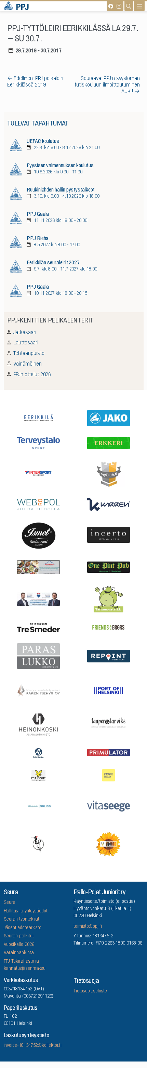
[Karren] (109, 504)
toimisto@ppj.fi (88, 926)
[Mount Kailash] (39, 566)
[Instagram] (119, 6)
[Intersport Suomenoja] (39, 472)
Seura (10, 902)
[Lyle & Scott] (39, 774)
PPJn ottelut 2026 (32, 375)
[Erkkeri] (109, 442)
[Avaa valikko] (139, 6)
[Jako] (109, 417)
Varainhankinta (19, 953)
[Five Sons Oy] (39, 535)
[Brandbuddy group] (109, 843)
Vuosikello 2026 (19, 944)
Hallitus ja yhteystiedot (26, 911)
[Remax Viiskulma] (39, 598)
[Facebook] (111, 6)
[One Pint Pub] (109, 566)
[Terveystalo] (39, 442)
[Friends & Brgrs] (109, 627)
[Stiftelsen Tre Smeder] (39, 627)
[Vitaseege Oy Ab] (109, 806)
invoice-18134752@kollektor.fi (33, 1045)
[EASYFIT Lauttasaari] (109, 774)
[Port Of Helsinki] (109, 689)
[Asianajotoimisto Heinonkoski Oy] (39, 724)
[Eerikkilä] (39, 417)
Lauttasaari (25, 343)
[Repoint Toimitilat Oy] (109, 655)
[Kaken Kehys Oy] (39, 689)
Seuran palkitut (19, 936)
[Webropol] (39, 504)
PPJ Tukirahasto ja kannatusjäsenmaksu (25, 965)
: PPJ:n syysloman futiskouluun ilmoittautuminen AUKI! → (107, 85)
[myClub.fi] (109, 473)
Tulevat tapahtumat (37, 123)
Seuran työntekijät (22, 919)
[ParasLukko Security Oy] (39, 655)
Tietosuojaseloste (90, 991)
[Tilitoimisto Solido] (39, 805)
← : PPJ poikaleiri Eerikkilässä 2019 (35, 82)
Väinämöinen (27, 364)
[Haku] (128, 6)
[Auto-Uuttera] (39, 753)
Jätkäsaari (24, 332)
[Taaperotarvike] (109, 724)
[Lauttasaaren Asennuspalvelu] (39, 844)
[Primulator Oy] (109, 752)
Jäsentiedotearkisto (23, 928)
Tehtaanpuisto (28, 353)
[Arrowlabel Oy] (109, 598)
